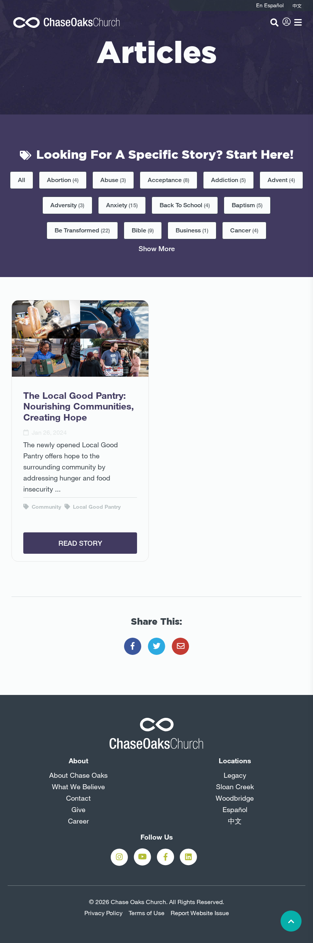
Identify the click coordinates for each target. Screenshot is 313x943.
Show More (157, 248)
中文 (235, 821)
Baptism (247, 205)
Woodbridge (235, 798)
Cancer (244, 230)
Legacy (235, 775)
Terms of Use (147, 913)
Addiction (228, 180)
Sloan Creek (235, 786)
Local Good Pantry (96, 506)
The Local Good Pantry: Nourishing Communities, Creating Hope (78, 406)
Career (78, 821)
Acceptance (168, 180)
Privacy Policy (103, 913)
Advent (281, 180)
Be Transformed (82, 230)
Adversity (67, 205)
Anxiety (122, 205)
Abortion (63, 180)
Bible (143, 230)
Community (45, 506)
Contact (78, 798)
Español (235, 809)
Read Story (80, 543)
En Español (270, 5)
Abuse (113, 180)
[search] (274, 22)
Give (78, 809)
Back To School (185, 205)
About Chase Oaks (78, 775)
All (21, 180)
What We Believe (78, 786)
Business (192, 230)
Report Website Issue (200, 913)
